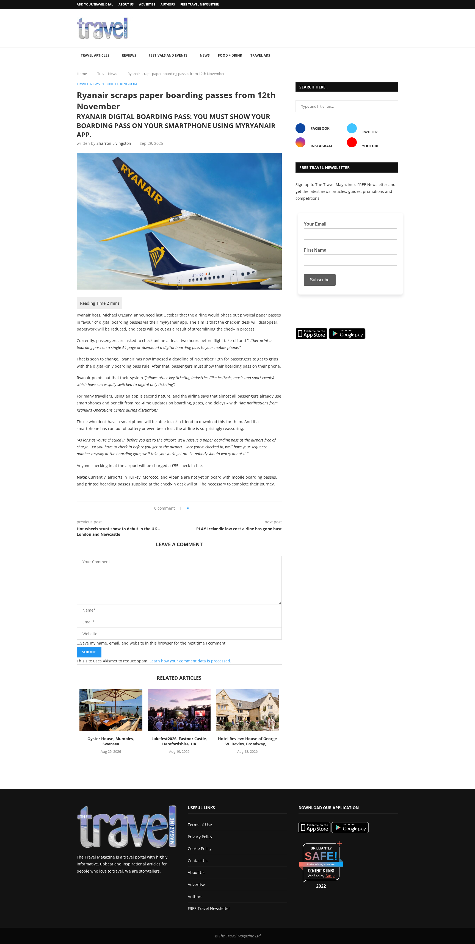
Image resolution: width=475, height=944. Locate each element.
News (205, 55)
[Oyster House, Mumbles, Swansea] (110, 710)
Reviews (129, 55)
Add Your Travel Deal (95, 4)
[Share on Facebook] (195, 508)
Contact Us (198, 860)
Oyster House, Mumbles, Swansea (110, 741)
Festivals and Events (168, 55)
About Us (126, 4)
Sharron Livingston (113, 143)
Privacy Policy (200, 836)
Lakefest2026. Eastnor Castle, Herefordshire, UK (179, 741)
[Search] (395, 56)
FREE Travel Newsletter (199, 4)
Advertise (147, 4)
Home (82, 73)
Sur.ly (330, 876)
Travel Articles (95, 55)
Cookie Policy (199, 848)
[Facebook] (382, 4)
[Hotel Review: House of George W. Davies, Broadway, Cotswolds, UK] (247, 710)
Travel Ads (260, 55)
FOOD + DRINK (230, 55)
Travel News (107, 73)
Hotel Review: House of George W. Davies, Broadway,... (247, 741)
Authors (168, 4)
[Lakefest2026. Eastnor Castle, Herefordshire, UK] (179, 710)
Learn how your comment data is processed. (190, 660)
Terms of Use (200, 824)
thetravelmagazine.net (321, 864)
